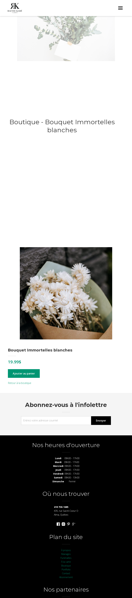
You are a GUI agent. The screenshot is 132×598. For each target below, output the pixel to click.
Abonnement (66, 577)
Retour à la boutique (19, 383)
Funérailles (66, 557)
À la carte (66, 561)
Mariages (66, 554)
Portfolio (66, 569)
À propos (66, 550)
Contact (66, 573)
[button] (120, 8)
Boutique (66, 565)
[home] (15, 8)
